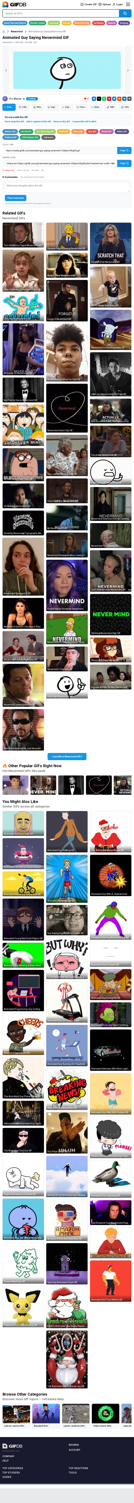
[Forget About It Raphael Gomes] (15, 785)
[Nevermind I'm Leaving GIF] (110, 535)
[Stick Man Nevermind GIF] (67, 686)
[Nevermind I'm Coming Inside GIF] (110, 330)
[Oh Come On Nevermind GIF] (23, 349)
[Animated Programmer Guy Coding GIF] (23, 990)
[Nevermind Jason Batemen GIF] (23, 685)
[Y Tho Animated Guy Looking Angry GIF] (67, 958)
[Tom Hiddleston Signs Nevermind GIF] (23, 235)
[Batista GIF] (111, 23)
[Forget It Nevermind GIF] (67, 300)
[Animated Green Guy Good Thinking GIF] (110, 1014)
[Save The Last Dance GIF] (14, 23)
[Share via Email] (129, 99)
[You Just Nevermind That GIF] (67, 455)
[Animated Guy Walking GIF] (67, 831)
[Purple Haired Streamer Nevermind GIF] (67, 585)
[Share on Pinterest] (109, 99)
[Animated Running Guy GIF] (67, 879)
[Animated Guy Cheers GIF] (23, 1034)
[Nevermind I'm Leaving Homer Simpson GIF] (67, 628)
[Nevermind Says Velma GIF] (110, 650)
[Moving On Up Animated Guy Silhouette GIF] (67, 1176)
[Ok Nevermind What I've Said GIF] (67, 353)
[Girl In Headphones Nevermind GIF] (110, 571)
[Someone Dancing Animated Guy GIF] (110, 919)
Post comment (16, 198)
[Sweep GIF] (66, 23)
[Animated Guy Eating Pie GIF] (110, 984)
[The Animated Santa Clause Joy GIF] (67, 1359)
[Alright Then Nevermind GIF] (67, 265)
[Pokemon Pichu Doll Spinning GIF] (23, 1306)
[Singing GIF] (124, 23)
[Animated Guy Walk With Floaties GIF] (110, 1094)
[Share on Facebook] (94, 99)
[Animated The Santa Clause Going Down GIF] (23, 853)
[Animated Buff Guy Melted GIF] (110, 1281)
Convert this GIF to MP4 (84, 121)
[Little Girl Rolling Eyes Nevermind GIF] (23, 271)
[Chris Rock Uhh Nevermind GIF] (67, 490)
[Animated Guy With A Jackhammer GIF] (110, 875)
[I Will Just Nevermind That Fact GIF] (110, 374)
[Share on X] (99, 99)
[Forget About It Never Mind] (43, 785)
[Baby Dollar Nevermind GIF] (23, 307)
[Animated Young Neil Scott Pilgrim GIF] (23, 920)
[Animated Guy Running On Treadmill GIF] (67, 1045)
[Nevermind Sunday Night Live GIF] (23, 646)
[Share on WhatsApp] (104, 99)
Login (119, 4)
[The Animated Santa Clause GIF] (110, 831)
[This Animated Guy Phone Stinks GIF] (23, 1078)
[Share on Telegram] (114, 99)
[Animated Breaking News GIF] (67, 1089)
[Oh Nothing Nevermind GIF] (23, 495)
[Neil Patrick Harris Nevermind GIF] (23, 390)
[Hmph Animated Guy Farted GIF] (23, 1175)
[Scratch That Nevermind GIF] (110, 243)
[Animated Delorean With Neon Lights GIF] (110, 1050)
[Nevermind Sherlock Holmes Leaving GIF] (110, 504)
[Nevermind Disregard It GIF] (23, 567)
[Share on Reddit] (119, 99)
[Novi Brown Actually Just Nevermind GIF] (110, 411)
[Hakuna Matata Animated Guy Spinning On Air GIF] (23, 1113)
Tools (73, 1472)
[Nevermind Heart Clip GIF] (67, 408)
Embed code (9, 157)
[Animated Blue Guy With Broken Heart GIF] (23, 1219)
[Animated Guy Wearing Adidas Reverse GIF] (23, 955)
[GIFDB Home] (3, 31)
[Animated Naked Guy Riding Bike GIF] (23, 883)
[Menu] (128, 4)
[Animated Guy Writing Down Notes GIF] (110, 1242)
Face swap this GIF (14, 121)
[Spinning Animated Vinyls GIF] (67, 1263)
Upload (106, 4)
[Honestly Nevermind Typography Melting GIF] (23, 523)
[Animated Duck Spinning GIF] (110, 1179)
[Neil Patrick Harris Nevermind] (71, 785)
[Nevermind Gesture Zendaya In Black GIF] (23, 613)
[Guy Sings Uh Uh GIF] (67, 1133)
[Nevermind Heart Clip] (99, 785)
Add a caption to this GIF (38, 121)
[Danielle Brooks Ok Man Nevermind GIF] (110, 677)
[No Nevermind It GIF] (67, 518)
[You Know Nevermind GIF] (110, 441)
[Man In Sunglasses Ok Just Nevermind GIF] (23, 729)
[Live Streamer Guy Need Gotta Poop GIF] (110, 1212)
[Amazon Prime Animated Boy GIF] (67, 1220)
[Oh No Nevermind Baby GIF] (110, 287)
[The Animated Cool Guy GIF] (23, 1140)
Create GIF (90, 4)
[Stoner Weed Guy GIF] (23, 1263)
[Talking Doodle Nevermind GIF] (110, 472)
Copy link (8, 144)
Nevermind (17, 31)
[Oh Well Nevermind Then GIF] (23, 464)
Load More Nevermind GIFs (67, 756)
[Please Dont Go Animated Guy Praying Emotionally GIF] (110, 1137)
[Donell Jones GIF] (37, 23)
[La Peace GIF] (98, 23)
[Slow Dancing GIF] (82, 23)
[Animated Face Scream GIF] (110, 954)
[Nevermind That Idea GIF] (67, 659)
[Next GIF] (128, 70)
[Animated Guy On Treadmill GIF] (67, 1002)
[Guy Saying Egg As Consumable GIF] (67, 920)
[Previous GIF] (6, 70)
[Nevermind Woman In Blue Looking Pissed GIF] (67, 545)
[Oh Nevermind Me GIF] (23, 425)
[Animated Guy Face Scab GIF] (23, 823)
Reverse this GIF (61, 121)
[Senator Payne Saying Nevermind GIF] (67, 237)
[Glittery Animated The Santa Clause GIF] (67, 1307)
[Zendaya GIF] (54, 23)
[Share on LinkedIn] (124, 99)
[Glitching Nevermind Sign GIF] (110, 614)
